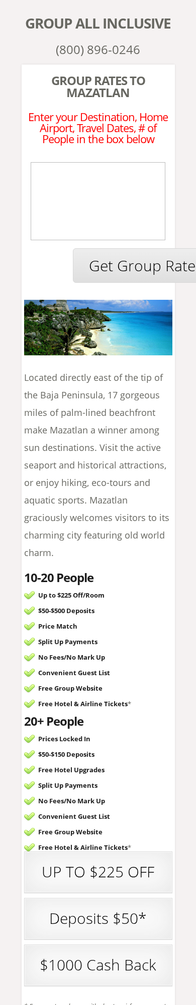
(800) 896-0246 (98, 49)
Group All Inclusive (98, 23)
